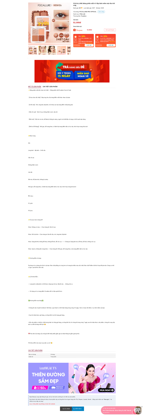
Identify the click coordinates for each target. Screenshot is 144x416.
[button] (69, 24)
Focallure (83, 16)
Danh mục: (76, 14)
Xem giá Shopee (110, 30)
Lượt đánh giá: (88, 8)
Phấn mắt (82, 14)
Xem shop (101, 11)
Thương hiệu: (77, 16)
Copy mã (89, 45)
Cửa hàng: (76, 11)
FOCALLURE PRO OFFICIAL (87, 11)
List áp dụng (77, 45)
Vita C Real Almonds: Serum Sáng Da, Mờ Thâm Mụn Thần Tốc (118, 410)
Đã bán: (98, 8)
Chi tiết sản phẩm (50, 86)
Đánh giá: (75, 8)
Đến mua (78, 408)
